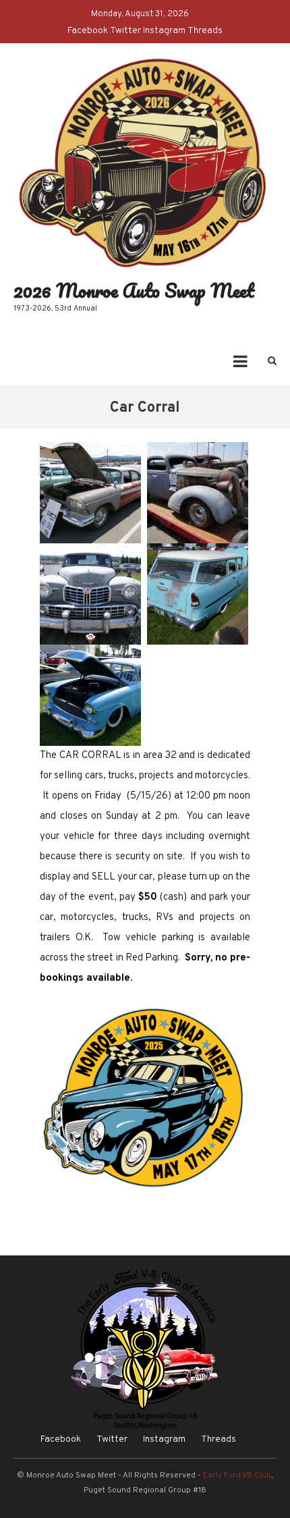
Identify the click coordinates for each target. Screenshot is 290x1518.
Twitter (125, 30)
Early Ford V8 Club (237, 1475)
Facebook (87, 30)
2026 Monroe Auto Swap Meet (133, 290)
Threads (205, 30)
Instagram (164, 30)
